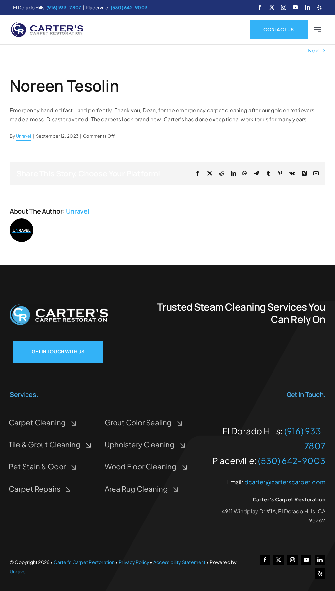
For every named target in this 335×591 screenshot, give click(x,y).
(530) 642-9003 (291, 460)
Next (314, 50)
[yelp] (319, 7)
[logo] (47, 24)
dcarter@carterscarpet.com (284, 482)
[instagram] (283, 7)
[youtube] (295, 7)
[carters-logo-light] (59, 306)
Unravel (23, 136)
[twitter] (271, 7)
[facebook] (260, 7)
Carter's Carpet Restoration (84, 562)
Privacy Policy (134, 562)
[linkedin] (307, 7)
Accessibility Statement (179, 562)
